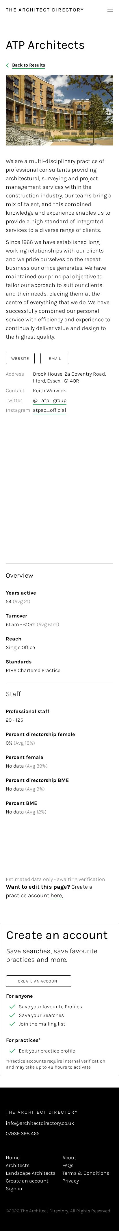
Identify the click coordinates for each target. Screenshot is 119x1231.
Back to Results (28, 65)
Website (20, 358)
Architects (17, 1165)
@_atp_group (49, 400)
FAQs (67, 1165)
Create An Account (39, 981)
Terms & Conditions (85, 1173)
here (56, 895)
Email (55, 358)
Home (13, 1157)
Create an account (27, 1180)
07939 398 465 (23, 1134)
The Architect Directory (45, 10)
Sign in (14, 1188)
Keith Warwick (49, 390)
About (69, 1157)
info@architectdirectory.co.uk (40, 1123)
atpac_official (49, 410)
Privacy (70, 1180)
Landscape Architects (30, 1173)
